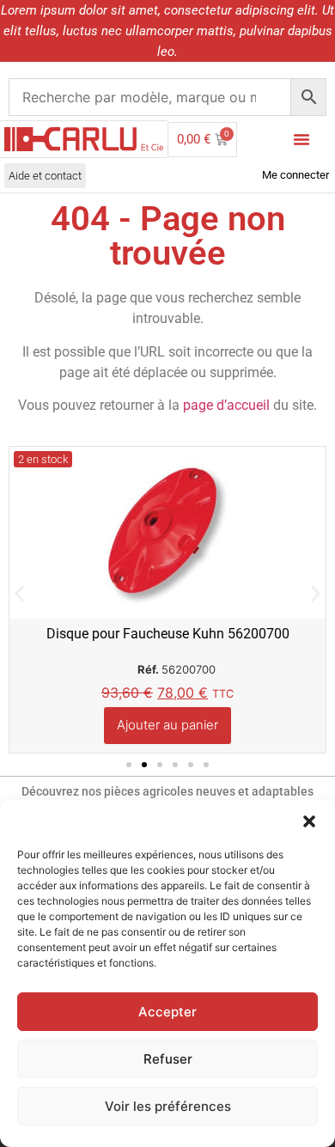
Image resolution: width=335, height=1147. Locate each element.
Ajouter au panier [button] (167, 725)
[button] (309, 821)
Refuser (167, 1059)
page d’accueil (226, 405)
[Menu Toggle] (301, 139)
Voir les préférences (168, 1106)
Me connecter (295, 174)
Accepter (167, 1012)
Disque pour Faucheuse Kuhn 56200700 (167, 633)
